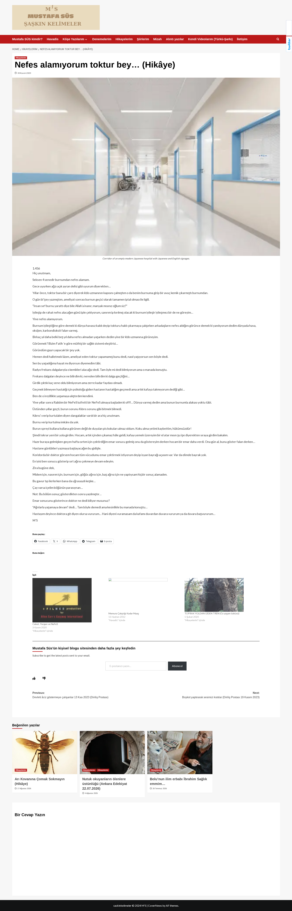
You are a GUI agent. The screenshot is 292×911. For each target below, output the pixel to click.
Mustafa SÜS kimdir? (27, 39)
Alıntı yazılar (175, 39)
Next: (221, 695)
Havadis (52, 39)
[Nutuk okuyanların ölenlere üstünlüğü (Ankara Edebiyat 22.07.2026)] (112, 752)
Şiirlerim (143, 39)
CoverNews (155, 905)
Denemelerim (101, 39)
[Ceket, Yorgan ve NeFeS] (68, 600)
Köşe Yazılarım (73, 39)
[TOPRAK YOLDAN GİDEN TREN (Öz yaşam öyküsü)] (221, 595)
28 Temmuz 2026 (159, 788)
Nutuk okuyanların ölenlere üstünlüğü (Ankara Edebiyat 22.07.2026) (104, 783)
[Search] (278, 39)
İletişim (242, 39)
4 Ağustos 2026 (91, 793)
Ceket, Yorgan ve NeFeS (45, 624)
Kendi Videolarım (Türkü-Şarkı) (210, 39)
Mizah (157, 39)
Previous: (70, 695)
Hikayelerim (124, 39)
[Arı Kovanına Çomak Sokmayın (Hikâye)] (44, 752)
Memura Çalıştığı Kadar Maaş (123, 613)
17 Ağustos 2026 (24, 788)
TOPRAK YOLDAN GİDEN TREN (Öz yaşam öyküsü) (212, 613)
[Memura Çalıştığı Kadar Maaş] (144, 595)
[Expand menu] (86, 39)
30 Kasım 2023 (24, 73)
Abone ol (177, 665)
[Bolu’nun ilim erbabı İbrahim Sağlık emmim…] (179, 752)
